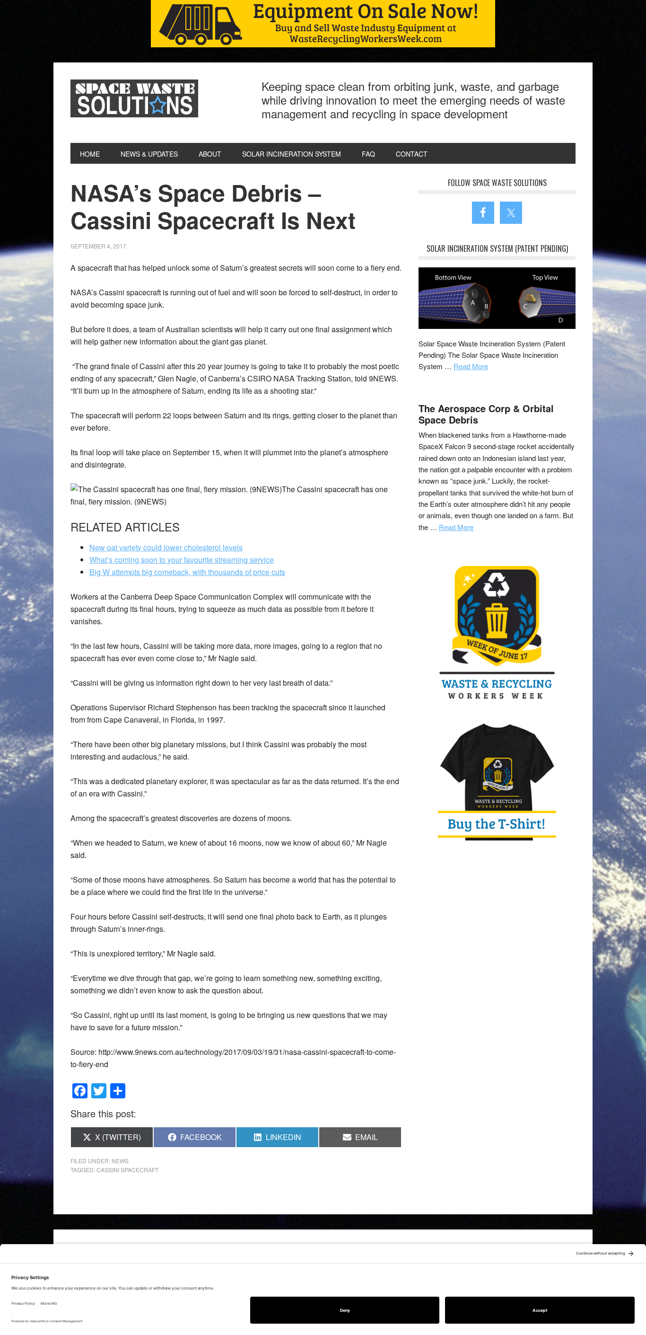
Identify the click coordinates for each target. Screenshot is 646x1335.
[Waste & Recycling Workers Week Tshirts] (497, 781)
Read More (471, 366)
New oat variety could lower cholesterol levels (166, 547)
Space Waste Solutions (134, 98)
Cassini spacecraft (127, 1170)
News (120, 1161)
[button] (323, 23)
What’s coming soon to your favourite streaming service (181, 559)
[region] (323, 23)
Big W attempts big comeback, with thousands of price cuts (187, 571)
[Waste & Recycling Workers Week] (497, 634)
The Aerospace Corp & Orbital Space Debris (486, 413)
